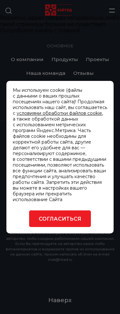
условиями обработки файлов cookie (59, 113)
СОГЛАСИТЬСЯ (60, 219)
